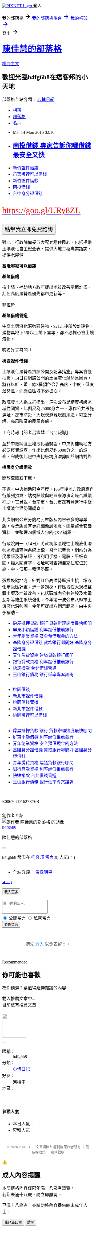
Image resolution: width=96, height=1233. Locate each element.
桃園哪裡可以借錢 (30, 715)
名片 (17, 123)
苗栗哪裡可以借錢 (30, 174)
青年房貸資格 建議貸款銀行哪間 (43, 655)
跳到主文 (10, 63)
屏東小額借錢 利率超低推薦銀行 (43, 629)
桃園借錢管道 (25, 702)
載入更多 (11, 892)
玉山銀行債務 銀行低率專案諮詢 (43, 674)
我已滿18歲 (13, 1222)
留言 (49, 857)
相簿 (17, 110)
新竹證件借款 (25, 180)
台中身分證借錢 (28, 193)
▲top (7, 881)
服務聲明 (58, 1152)
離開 (30, 1222)
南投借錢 (21, 187)
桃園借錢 (21, 689)
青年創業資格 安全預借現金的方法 (45, 636)
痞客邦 (37, 857)
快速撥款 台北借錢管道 (35, 668)
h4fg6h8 (9, 827)
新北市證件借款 (28, 709)
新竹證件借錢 (25, 168)
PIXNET (25, 1147)
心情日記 (45, 99)
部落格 (19, 116)
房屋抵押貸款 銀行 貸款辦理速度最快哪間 (52, 623)
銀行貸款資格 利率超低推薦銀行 (43, 662)
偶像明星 (43, 872)
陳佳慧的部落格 (32, 49)
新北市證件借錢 (28, 696)
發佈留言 (11, 925)
